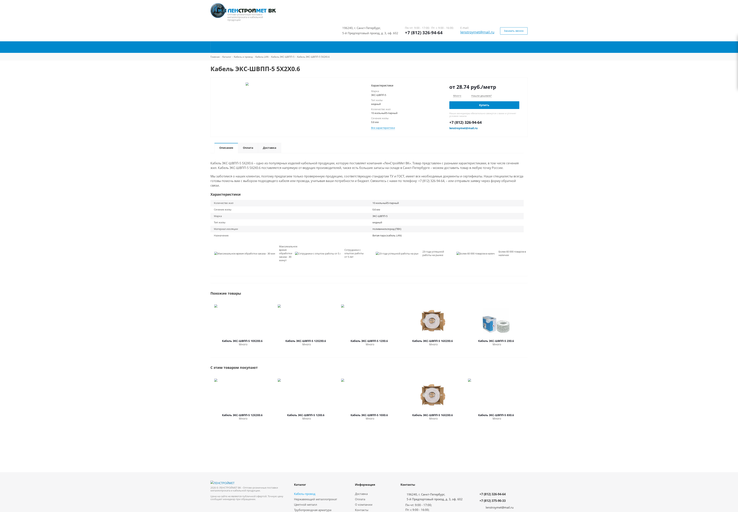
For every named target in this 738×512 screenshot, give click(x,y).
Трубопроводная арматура (312, 510)
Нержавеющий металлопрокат (315, 499)
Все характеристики (383, 128)
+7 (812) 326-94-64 (424, 32)
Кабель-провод (304, 494)
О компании (363, 504)
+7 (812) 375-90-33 (493, 501)
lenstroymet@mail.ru (477, 32)
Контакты (361, 510)
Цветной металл (305, 504)
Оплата (360, 499)
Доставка (361, 494)
